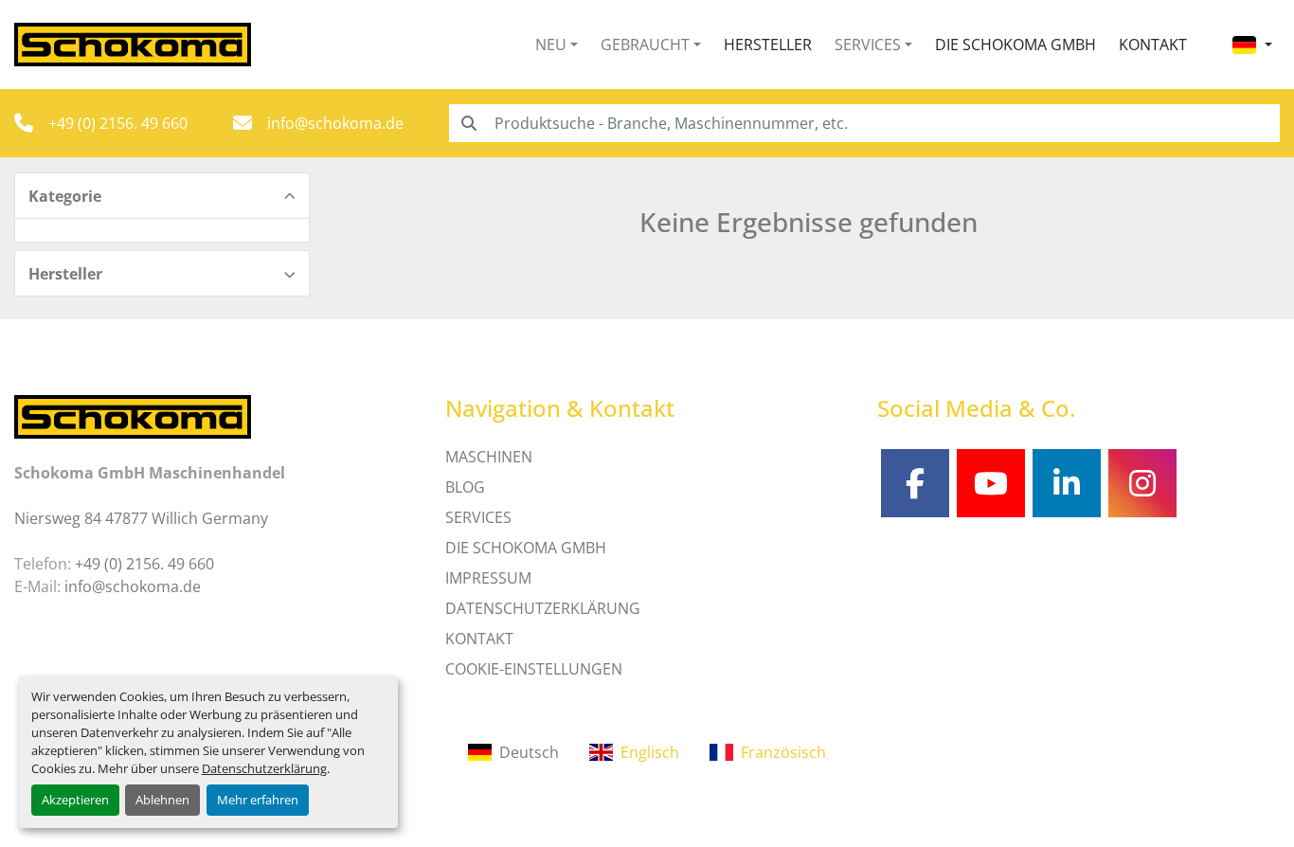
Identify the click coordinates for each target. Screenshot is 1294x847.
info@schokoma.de (335, 123)
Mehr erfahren (257, 799)
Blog (465, 487)
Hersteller (768, 44)
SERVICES (478, 517)
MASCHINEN (488, 456)
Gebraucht (645, 44)
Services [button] (868, 44)
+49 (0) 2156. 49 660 (118, 123)
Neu (550, 44)
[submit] (468, 123)
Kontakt (1153, 44)
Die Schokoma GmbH (1015, 44)
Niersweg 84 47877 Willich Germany (141, 518)
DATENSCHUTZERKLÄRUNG (542, 608)
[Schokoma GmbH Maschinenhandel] (132, 415)
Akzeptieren (75, 799)
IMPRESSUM (488, 578)
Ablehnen (162, 799)
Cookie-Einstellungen (533, 668)
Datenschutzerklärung (264, 768)
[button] (556, 44)
